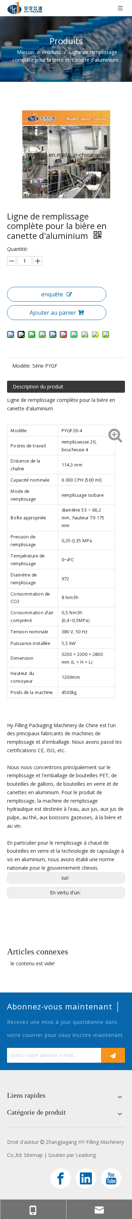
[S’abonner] (113, 1055)
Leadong (86, 1155)
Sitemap (33, 1155)
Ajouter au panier (53, 312)
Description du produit (38, 386)
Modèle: (21, 365)
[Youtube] (111, 1178)
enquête (52, 294)
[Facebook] (60, 1178)
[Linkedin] (86, 1178)
